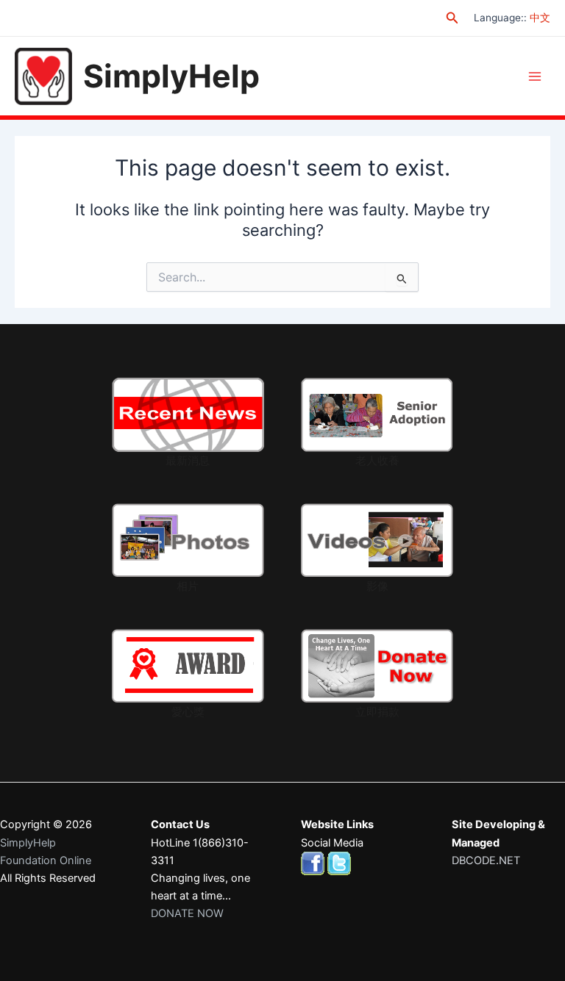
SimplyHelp (171, 76)
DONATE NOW (187, 913)
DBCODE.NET (486, 860)
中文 (540, 18)
